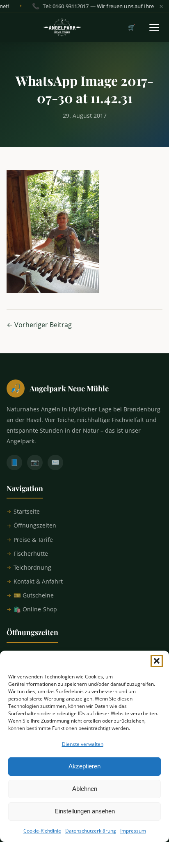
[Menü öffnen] (154, 27)
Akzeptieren (84, 766)
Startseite (27, 511)
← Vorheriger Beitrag (39, 324)
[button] (157, 661)
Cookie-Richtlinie (42, 830)
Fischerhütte (31, 553)
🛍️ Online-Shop (35, 609)
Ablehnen (84, 788)
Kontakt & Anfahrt (38, 581)
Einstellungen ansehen (85, 811)
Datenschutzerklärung (90, 830)
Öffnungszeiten (35, 525)
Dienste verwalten (82, 744)
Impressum (133, 830)
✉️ (55, 462)
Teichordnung (32, 567)
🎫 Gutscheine (34, 595)
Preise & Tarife (33, 539)
